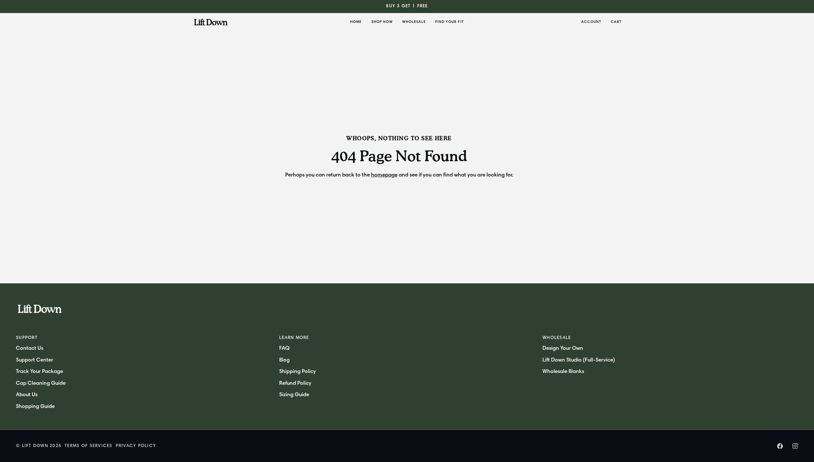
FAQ (284, 348)
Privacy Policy (136, 446)
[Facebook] (780, 446)
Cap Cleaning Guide (41, 383)
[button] (382, 22)
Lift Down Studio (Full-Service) (578, 360)
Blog (284, 360)
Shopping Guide (35, 407)
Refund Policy (295, 383)
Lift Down (35, 446)
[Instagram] (795, 446)
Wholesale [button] (556, 338)
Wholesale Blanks (563, 372)
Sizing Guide (294, 395)
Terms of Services (88, 446)
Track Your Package (39, 372)
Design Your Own (562, 348)
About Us (27, 395)
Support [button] (27, 338)
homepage (384, 175)
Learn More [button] (294, 338)
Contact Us (29, 348)
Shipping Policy (297, 372)
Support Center (34, 360)
